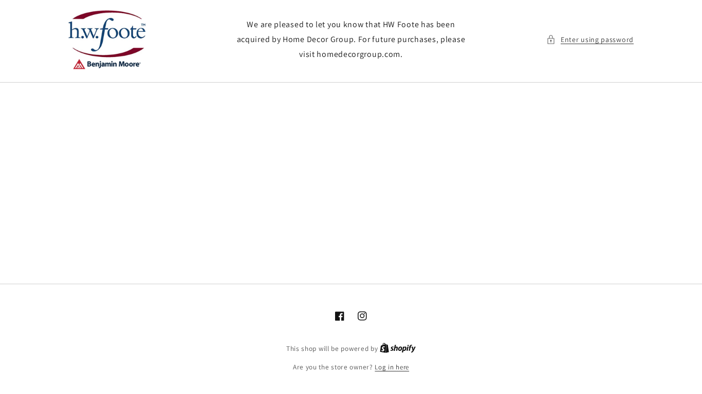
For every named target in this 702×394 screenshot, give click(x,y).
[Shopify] (398, 348)
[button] (590, 39)
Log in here (392, 367)
